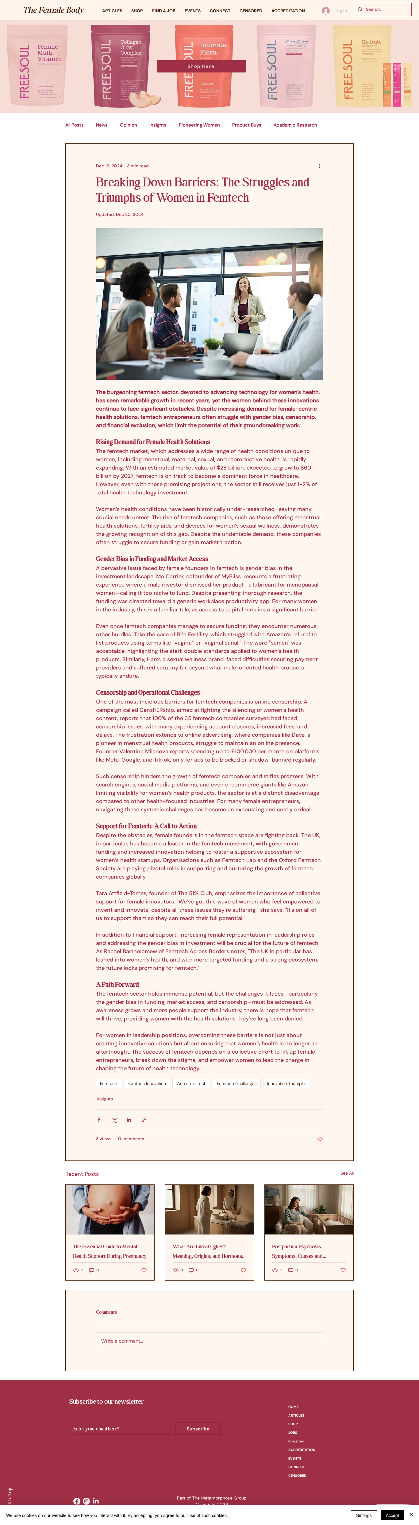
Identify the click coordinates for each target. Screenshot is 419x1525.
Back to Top (10, 1500)
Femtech (108, 1083)
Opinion (128, 125)
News (102, 125)
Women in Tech (191, 1083)
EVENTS (294, 1458)
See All (347, 1173)
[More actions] (319, 166)
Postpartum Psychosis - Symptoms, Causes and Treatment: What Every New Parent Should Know (303, 1251)
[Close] (411, 1515)
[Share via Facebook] (99, 1120)
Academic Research (295, 125)
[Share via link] (144, 1120)
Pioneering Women (199, 125)
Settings (364, 1515)
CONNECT (296, 1467)
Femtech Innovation (147, 1083)
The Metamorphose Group (219, 1498)
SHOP (293, 1424)
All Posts (74, 125)
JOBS (292, 1432)
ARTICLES (296, 1415)
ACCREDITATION (301, 1450)
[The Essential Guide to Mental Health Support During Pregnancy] (110, 1209)
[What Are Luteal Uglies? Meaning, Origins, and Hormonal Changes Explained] (209, 1209)
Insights (158, 125)
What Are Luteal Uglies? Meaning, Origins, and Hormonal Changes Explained (208, 1251)
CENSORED (297, 1475)
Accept (392, 1515)
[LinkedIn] (95, 1501)
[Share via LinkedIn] (129, 1120)
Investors (296, 1441)
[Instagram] (86, 1501)
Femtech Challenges (237, 1083)
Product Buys (246, 125)
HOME (293, 1407)
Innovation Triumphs (286, 1083)
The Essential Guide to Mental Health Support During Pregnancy (110, 1251)
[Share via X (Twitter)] (114, 1120)
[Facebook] (76, 1501)
